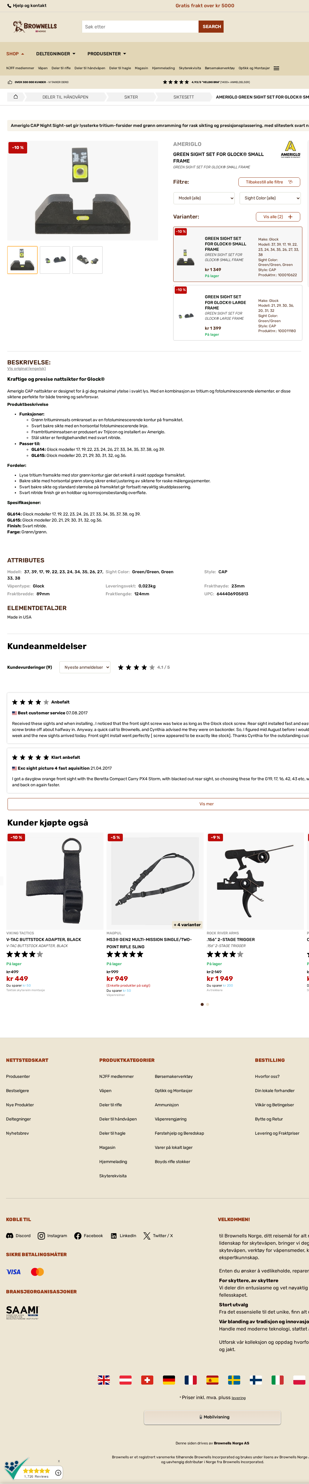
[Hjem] (14, 97)
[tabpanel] (55, 912)
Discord (23, 1235)
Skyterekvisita (190, 68)
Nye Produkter (20, 1104)
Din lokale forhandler (275, 1090)
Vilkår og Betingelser (274, 1104)
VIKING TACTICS (20, 933)
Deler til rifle (61, 68)
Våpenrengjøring (170, 1119)
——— (276, 67)
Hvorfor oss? (267, 1076)
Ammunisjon (167, 1104)
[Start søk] (211, 27)
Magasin (141, 68)
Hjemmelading (163, 68)
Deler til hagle (120, 68)
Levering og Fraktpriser (277, 1133)
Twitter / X (163, 1235)
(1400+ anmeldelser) (221, 82)
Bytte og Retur (269, 1119)
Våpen (43, 68)
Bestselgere (17, 1090)
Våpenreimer (116, 995)
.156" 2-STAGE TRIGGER (231, 939)
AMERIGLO (187, 144)
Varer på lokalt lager (174, 1147)
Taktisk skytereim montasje (25, 990)
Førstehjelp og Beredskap (179, 1133)
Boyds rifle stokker (172, 1161)
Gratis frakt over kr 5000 (205, 5)
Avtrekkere (215, 990)
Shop (12, 54)
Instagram (57, 1235)
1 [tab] (204, 1007)
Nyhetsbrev (17, 1133)
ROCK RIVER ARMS (223, 933)
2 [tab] (209, 1007)
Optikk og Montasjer (254, 68)
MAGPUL (114, 933)
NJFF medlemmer (20, 68)
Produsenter (104, 54)
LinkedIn (128, 1235)
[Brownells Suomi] (256, 1380)
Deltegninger (53, 54)
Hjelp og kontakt (29, 5)
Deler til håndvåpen (90, 68)
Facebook (93, 1235)
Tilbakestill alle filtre (264, 182)
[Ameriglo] (291, 149)
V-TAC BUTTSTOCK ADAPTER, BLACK (43, 939)
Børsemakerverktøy (220, 68)
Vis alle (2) (273, 216)
